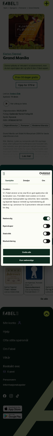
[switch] (46, 226)
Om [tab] (43, 180)
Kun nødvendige (26, 260)
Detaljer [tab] (26, 180)
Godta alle (26, 252)
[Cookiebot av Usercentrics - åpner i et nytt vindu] (39, 173)
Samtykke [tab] (9, 180)
